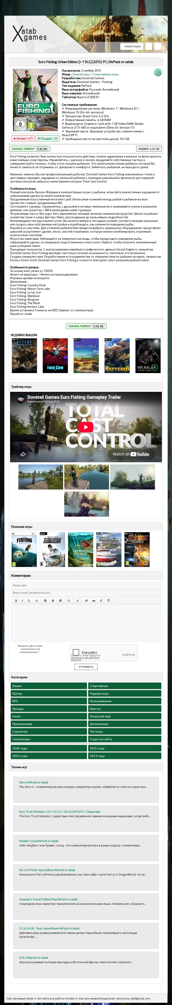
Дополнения (99, 724)
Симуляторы (81, 74)
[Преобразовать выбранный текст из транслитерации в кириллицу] (101, 600)
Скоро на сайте (101, 739)
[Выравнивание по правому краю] (60, 600)
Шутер (17, 693)
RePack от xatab (31, 35)
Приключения (22, 724)
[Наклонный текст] (22, 600)
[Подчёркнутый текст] (29, 600)
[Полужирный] (16, 600)
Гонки (16, 716)
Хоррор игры (99, 693)
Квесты (95, 708)
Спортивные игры (106, 74)
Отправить (86, 667)
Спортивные (99, 686)
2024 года (19, 756)
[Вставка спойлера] (108, 600)
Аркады (18, 708)
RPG (15, 701)
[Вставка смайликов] (69, 600)
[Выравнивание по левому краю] (45, 600)
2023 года (97, 756)
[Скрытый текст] (86, 600)
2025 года (97, 748)
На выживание (101, 701)
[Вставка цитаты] (94, 600)
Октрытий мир (100, 716)
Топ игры (96, 731)
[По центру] (53, 600)
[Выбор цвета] (78, 600)
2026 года (19, 748)
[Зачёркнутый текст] (37, 600)
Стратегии (20, 731)
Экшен (17, 686)
